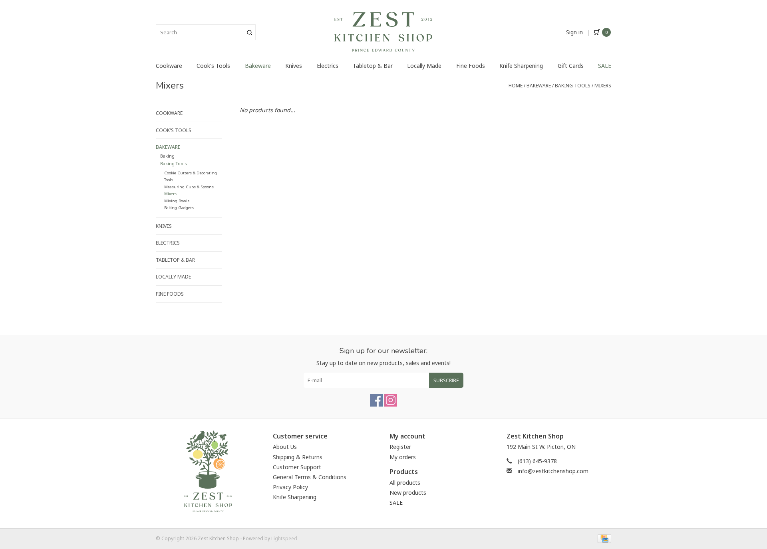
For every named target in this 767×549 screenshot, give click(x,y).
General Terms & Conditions (309, 477)
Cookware (169, 65)
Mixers (602, 85)
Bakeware (258, 65)
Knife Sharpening (521, 65)
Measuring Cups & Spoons (189, 187)
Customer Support (297, 467)
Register (400, 446)
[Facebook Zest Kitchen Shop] (376, 400)
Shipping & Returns (297, 457)
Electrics (327, 65)
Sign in (574, 32)
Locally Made (424, 65)
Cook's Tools (213, 65)
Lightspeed (284, 538)
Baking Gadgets (179, 207)
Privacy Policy (290, 487)
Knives (293, 65)
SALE (604, 65)
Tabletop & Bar (373, 65)
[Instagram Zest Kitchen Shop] (390, 400)
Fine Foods (470, 65)
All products (404, 482)
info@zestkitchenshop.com (553, 471)
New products (407, 492)
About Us (285, 446)
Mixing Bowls (176, 200)
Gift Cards (571, 65)
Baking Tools (572, 85)
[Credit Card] (603, 538)
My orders (402, 457)
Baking (167, 156)
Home (516, 85)
